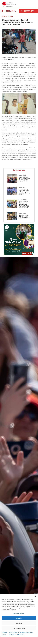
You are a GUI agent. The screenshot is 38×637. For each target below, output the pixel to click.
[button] (35, 596)
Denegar (19, 623)
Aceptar (19, 618)
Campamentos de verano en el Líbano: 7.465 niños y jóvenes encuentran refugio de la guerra (24, 192)
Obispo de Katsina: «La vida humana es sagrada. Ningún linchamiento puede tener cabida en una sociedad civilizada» (24, 205)
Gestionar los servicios (18, 613)
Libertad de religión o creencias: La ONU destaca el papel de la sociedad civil (24, 217)
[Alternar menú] (31, 7)
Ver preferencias (19, 628)
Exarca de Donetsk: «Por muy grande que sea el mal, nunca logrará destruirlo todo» (24, 179)
